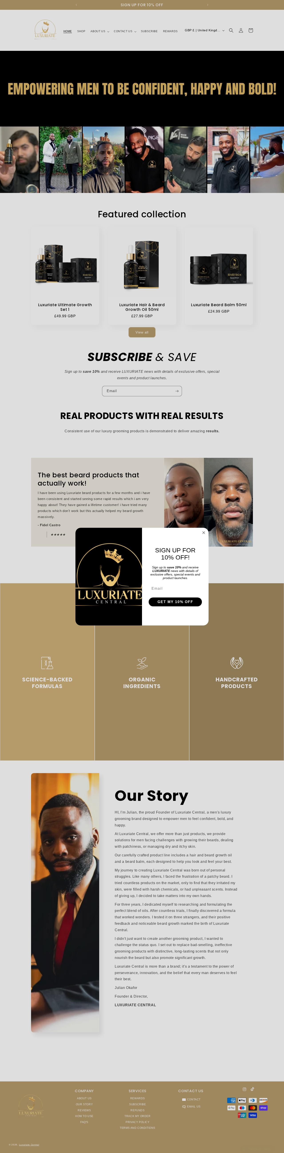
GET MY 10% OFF (175, 602)
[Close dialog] (203, 532)
